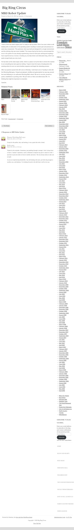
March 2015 (62, 169)
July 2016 (62, 154)
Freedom (62, 42)
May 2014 (62, 184)
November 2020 (63, 114)
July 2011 (62, 249)
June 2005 (62, 387)
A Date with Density (14, 100)
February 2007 (63, 349)
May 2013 (62, 207)
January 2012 (63, 237)
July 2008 (62, 317)
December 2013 (63, 194)
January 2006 (63, 373)
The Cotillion (49, 126)
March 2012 (62, 233)
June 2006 (62, 364)
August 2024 (62, 101)
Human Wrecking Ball (14, 137)
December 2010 (63, 262)
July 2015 (62, 163)
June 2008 (62, 319)
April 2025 (62, 95)
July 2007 (62, 339)
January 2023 (63, 107)
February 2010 (63, 281)
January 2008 (63, 328)
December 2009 (63, 284)
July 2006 (62, 362)
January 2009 (63, 305)
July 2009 (62, 294)
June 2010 (62, 273)
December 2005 (63, 375)
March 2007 (62, 347)
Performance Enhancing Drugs (35, 100)
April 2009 (62, 300)
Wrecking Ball (63, 399)
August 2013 (62, 201)
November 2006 (63, 354)
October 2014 (63, 175)
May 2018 (62, 133)
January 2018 (63, 137)
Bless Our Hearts (64, 395)
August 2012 (62, 224)
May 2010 (62, 275)
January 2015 (63, 171)
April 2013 (62, 209)
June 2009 (62, 296)
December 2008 (63, 307)
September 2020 (64, 118)
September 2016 (64, 152)
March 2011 (62, 256)
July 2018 (62, 129)
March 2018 (62, 135)
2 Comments (28, 16)
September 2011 (64, 245)
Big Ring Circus (14, 7)
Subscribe (61, 31)
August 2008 (62, 315)
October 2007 (63, 334)
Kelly (9, 145)
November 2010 (63, 264)
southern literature (61, 47)
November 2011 (63, 241)
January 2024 (63, 103)
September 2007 (64, 336)
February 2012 (63, 235)
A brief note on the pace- (45, 100)
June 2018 (62, 131)
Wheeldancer (63, 414)
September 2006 (64, 358)
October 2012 (63, 220)
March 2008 (62, 324)
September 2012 (64, 222)
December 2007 (63, 330)
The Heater (5, 126)
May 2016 (62, 158)
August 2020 (62, 120)
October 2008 (63, 311)
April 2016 (62, 160)
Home (59, 446)
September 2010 (64, 267)
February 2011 (63, 258)
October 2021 (63, 110)
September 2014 (64, 177)
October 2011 (63, 243)
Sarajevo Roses (63, 74)
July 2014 (62, 180)
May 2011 (62, 252)
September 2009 (64, 290)
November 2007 (63, 332)
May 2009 (62, 298)
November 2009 (63, 286)
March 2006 (62, 370)
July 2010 (62, 271)
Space (68, 47)
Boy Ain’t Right (4, 114)
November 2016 (63, 148)
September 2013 (64, 199)
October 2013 (63, 197)
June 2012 (62, 228)
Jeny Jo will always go (65, 409)
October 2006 (63, 356)
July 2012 (62, 226)
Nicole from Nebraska (65, 407)
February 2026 (63, 92)
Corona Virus (65, 40)
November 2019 (63, 124)
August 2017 (62, 139)
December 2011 (63, 239)
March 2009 (62, 302)
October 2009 (63, 288)
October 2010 (63, 266)
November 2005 (63, 377)
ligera (2, 99)
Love (60, 44)
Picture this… (63, 60)
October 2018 (63, 128)
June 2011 (62, 250)
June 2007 (62, 341)
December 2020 (63, 112)
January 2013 (63, 215)
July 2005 (62, 385)
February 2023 (63, 105)
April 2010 (62, 277)
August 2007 (62, 337)
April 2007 (62, 345)
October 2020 (63, 116)
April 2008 (62, 322)
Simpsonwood (63, 64)
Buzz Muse (62, 397)
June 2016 (62, 156)
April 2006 (62, 368)
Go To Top (69, 517)
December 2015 (63, 162)
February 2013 (63, 213)
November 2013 (63, 196)
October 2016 (63, 150)
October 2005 (63, 379)
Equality (70, 40)
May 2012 (62, 230)
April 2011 (62, 254)
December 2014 (63, 173)
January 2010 (63, 283)
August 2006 (62, 360)
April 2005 (62, 390)
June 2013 (62, 205)
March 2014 (62, 188)
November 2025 (63, 93)
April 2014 (62, 186)
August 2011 (62, 247)
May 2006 (62, 366)
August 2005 (62, 383)
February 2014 (63, 190)
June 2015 (62, 165)
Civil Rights (59, 40)
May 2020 (62, 122)
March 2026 (62, 90)
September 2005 (64, 381)
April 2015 (62, 167)
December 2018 (63, 126)
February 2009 (63, 303)
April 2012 (62, 232)
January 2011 (63, 260)
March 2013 (62, 211)
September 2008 (64, 313)
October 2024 (63, 97)
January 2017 (63, 146)
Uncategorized (12, 119)
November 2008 (63, 309)
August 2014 (62, 179)
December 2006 (63, 353)
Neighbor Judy (63, 401)
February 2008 (63, 326)
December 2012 (63, 216)
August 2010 (62, 269)
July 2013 (62, 203)
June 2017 (62, 141)
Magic (66, 44)
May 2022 (62, 109)
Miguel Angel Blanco (24, 100)
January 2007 (63, 351)
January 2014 (63, 192)
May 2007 (62, 343)
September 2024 (64, 99)
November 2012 (63, 218)
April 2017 (62, 143)
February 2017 (63, 145)
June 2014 (62, 182)
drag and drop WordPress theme (24, 517)
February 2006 (63, 371)
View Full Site (37, 523)
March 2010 (62, 279)
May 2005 (62, 389)
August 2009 (62, 292)
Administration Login (59, 517)
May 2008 (62, 320)
